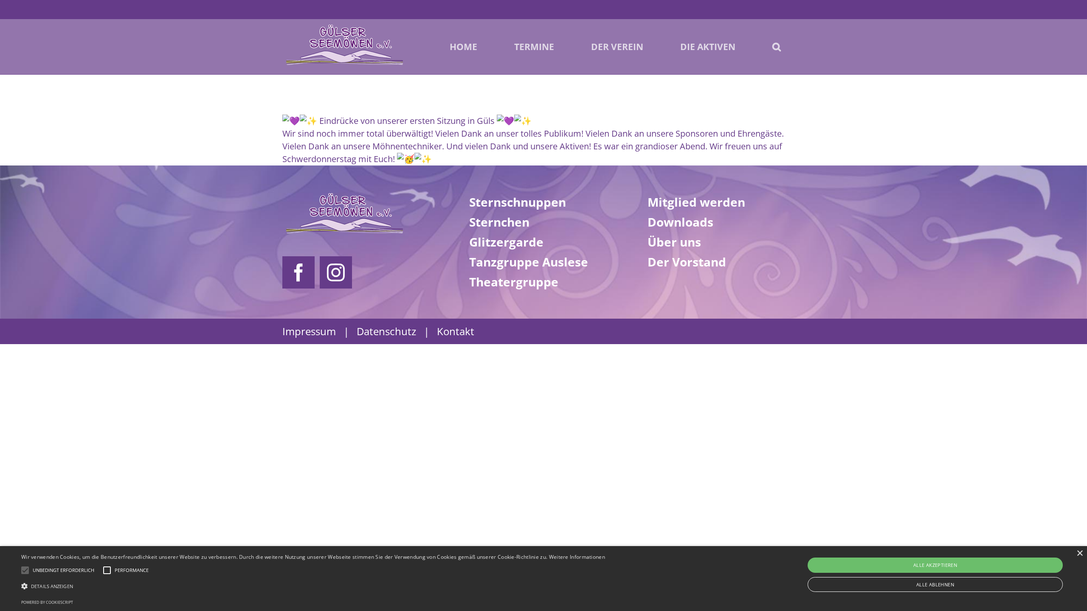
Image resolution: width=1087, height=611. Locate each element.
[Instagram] (336, 272)
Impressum (309, 331)
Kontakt (455, 331)
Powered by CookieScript (47, 602)
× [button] (1079, 553)
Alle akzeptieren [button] (935, 565)
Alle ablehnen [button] (935, 584)
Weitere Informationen (577, 557)
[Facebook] (298, 272)
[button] (776, 46)
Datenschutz (386, 331)
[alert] (543, 578)
